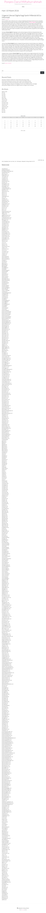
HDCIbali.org (4, 686)
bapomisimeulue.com (6, 769)
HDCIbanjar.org (5, 702)
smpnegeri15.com (5, 808)
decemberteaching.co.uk (6, 618)
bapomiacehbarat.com (6, 761)
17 (10, 124)
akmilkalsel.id (4, 457)
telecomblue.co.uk (5, 628)
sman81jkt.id (4, 306)
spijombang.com (5, 350)
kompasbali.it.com (5, 231)
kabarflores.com (5, 190)
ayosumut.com (5, 173)
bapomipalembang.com (6, 789)
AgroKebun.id (4, 830)
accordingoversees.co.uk (6, 607)
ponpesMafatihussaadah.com (7, 742)
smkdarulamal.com (5, 655)
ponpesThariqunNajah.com (7, 748)
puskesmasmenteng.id (6, 314)
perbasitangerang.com (6, 434)
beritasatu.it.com (5, 206)
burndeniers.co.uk (5, 612)
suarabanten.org (5, 483)
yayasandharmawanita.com (7, 413)
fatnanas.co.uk (4, 632)
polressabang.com (5, 388)
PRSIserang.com (5, 715)
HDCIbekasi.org (5, 699)
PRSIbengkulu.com (5, 716)
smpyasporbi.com (5, 814)
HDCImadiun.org (5, 707)
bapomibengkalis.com (6, 791)
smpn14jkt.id (4, 546)
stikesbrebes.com (5, 334)
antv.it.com (4, 197)
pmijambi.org (4, 529)
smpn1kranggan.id (5, 568)
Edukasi (6, 63)
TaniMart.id (4, 823)
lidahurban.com (5, 870)
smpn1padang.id (5, 577)
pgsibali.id (4, 443)
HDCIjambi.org (4, 695)
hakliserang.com (5, 586)
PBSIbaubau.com (5, 422)
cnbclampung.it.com (6, 222)
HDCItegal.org (4, 704)
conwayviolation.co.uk (6, 615)
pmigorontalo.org (5, 531)
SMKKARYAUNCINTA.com (7, 680)
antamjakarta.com (5, 401)
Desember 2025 (5, 102)
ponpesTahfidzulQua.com (7, 751)
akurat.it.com (4, 193)
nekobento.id (4, 883)
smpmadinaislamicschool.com (7, 803)
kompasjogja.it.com (5, 232)
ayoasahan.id (4, 261)
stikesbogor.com (5, 333)
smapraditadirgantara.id (6, 292)
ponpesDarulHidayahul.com (7, 741)
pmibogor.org (4, 541)
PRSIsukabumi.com (5, 729)
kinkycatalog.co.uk (5, 647)
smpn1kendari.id (5, 567)
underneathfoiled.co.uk (6, 626)
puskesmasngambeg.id (6, 317)
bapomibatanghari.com (6, 796)
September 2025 (5, 106)
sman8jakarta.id (5, 294)
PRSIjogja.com (4, 717)
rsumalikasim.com (5, 378)
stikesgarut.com (5, 339)
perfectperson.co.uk (5, 595)
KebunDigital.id (5, 828)
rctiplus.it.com (4, 247)
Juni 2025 (3, 110)
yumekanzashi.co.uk (6, 631)
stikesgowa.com (5, 341)
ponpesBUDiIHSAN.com (6, 755)
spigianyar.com (5, 345)
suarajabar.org (4, 487)
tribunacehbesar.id (5, 257)
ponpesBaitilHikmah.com (6, 740)
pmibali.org (4, 528)
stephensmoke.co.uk (6, 603)
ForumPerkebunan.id (6, 835)
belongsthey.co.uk (5, 610)
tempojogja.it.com (5, 237)
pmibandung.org (5, 539)
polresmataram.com (6, 399)
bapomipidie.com (5, 768)
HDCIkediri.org (4, 706)
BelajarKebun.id (5, 833)
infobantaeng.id (5, 271)
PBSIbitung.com (5, 423)
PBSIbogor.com (5, 415)
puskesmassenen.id (5, 315)
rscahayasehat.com (5, 376)
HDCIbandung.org (5, 696)
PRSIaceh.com (4, 709)
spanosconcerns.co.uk (6, 627)
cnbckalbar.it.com (5, 226)
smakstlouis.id (4, 291)
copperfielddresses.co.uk (6, 616)
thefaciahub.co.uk (5, 648)
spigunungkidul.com (5, 348)
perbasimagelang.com (6, 430)
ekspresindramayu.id (6, 280)
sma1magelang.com (6, 363)
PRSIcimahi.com (5, 725)
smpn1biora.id (4, 557)
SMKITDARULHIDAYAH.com (7, 675)
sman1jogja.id (4, 302)
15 (41, 122)
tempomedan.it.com (6, 236)
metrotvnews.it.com (6, 246)
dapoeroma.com (5, 878)
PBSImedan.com (5, 417)
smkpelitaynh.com (5, 661)
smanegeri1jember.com (6, 371)
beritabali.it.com (5, 202)
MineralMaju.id (4, 839)
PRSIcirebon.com (5, 726)
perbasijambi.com (5, 432)
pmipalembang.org (5, 537)
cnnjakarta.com (5, 178)
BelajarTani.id (4, 819)
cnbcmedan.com (5, 176)
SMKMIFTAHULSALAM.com (7, 666)
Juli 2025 (3, 109)
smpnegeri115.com (5, 806)
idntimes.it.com (5, 240)
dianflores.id (4, 351)
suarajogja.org (4, 484)
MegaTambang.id (5, 842)
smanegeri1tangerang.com (7, 369)
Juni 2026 (3, 94)
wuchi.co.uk (4, 863)
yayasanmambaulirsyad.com (7, 410)
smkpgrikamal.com (5, 657)
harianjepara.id (4, 281)
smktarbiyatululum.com (6, 658)
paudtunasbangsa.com (6, 651)
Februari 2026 (4, 99)
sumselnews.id (4, 168)
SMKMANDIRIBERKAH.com (7, 669)
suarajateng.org (5, 489)
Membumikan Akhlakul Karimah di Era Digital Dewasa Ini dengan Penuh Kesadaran (18, 85)
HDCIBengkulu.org (5, 690)
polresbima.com (5, 398)
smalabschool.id (5, 295)
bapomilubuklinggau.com (6, 788)
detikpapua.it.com (5, 228)
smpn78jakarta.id (5, 551)
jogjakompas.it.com (5, 212)
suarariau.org (4, 490)
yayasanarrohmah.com (6, 408)
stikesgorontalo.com (6, 340)
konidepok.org (4, 507)
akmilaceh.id (4, 460)
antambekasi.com (5, 403)
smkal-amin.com (5, 652)
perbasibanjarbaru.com (6, 428)
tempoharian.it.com (5, 235)
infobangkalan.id (5, 267)
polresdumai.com (5, 400)
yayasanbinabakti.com (6, 650)
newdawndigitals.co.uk (6, 643)
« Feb (22, 130)
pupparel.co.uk (4, 869)
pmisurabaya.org (5, 542)
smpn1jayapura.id (5, 562)
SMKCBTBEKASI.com (6, 670)
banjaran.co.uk (4, 865)
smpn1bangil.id (5, 554)
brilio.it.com (4, 210)
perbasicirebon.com (5, 438)
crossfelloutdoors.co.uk (6, 635)
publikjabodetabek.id (6, 170)
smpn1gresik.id (5, 561)
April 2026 (4, 97)
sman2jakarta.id (5, 297)
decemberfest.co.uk (5, 859)
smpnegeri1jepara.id (6, 564)
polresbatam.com (5, 395)
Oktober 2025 (4, 105)
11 (16, 122)
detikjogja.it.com (5, 227)
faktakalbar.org (5, 521)
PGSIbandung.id (5, 439)
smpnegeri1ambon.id (6, 553)
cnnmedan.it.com (5, 251)
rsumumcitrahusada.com (6, 383)
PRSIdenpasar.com (5, 711)
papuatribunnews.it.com (6, 218)
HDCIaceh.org (4, 685)
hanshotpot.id (4, 888)
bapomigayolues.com (6, 766)
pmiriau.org (4, 534)
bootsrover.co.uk (5, 611)
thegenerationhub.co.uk (6, 640)
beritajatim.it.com (5, 205)
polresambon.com (5, 396)
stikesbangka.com (5, 327)
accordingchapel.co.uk (6, 606)
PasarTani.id (4, 825)
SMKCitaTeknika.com (6, 679)
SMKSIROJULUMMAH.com (7, 676)
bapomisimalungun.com (6, 778)
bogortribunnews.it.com (6, 211)
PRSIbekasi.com (5, 722)
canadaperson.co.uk (6, 613)
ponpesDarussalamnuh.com (7, 754)
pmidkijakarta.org (5, 527)
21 (35, 124)
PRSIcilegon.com (5, 712)
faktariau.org (4, 522)
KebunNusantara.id (5, 827)
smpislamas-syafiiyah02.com (7, 801)
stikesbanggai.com (5, 326)
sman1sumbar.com (5, 356)
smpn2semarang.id (5, 543)
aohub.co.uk (4, 858)
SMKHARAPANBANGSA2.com (7, 684)
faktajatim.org (4, 519)
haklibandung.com (5, 591)
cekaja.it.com (4, 213)
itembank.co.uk (5, 864)
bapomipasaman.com (6, 781)
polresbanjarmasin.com (6, 394)
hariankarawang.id (5, 282)
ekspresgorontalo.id (5, 279)
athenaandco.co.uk (5, 868)
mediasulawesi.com (5, 187)
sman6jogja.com (5, 361)
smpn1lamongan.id (5, 569)
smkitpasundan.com (6, 656)
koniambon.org (5, 506)
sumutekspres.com (5, 185)
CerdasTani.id (4, 820)
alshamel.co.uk (4, 850)
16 (4, 124)
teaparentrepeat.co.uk (6, 638)
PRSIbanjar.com (5, 730)
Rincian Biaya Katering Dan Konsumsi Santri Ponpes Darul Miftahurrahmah (16, 81)
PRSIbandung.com (5, 721)
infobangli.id (4, 269)
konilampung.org (5, 503)
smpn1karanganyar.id (6, 566)
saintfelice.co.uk (5, 645)
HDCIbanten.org (5, 689)
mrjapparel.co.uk (5, 646)
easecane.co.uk (5, 845)
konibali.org (4, 497)
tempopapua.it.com (5, 238)
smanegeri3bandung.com (7, 365)
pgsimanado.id (4, 449)
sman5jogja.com (5, 368)
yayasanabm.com (5, 411)
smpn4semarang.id (5, 544)
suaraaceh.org (4, 482)
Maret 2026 (4, 98)
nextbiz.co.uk (4, 855)
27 (29, 126)
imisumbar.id (4, 477)
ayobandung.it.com (5, 201)
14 (35, 122)
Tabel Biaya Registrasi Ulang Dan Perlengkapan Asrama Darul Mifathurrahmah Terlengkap (19, 83)
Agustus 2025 (4, 108)
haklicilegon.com (5, 585)
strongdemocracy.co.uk (6, 597)
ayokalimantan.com (5, 172)
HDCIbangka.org (5, 687)
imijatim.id (4, 465)
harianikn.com (4, 182)
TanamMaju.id (4, 829)
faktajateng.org (5, 518)
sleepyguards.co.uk (5, 602)
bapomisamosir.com (6, 776)
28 (35, 126)
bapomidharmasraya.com (7, 780)
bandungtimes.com (5, 183)
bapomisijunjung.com (6, 783)
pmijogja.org (4, 538)
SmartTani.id (4, 816)
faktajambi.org (4, 516)
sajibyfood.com (5, 874)
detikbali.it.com (5, 230)
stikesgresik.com (5, 343)
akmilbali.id (4, 458)
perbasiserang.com (5, 433)
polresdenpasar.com (6, 389)
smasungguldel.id (5, 301)
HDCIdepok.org (5, 700)
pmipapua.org (4, 533)
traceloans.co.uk (5, 620)
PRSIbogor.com (5, 724)
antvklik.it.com (4, 198)
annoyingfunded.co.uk (6, 608)
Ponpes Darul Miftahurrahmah (23, 1)
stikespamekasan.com (6, 320)
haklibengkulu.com (5, 587)
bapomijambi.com (5, 798)
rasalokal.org (4, 872)
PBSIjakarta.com (5, 414)
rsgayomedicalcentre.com (7, 384)
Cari (2, 70)
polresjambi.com (5, 391)
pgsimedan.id (4, 445)
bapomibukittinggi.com (6, 784)
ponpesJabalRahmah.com (7, 732)
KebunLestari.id (5, 821)
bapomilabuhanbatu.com (6, 773)
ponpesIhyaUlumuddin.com (7, 731)
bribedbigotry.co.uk (5, 844)
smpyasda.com (5, 813)
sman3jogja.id (4, 305)
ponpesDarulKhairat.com (6, 734)
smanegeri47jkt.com (6, 374)
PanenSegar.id (4, 824)
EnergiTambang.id (5, 840)
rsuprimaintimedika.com (6, 379)
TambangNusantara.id (6, 838)
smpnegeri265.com (5, 809)
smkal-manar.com (5, 653)
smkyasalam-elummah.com (7, 660)
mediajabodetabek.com (6, 188)
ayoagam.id (4, 260)
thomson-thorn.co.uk (6, 623)
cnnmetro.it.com (5, 252)
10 (10, 122)
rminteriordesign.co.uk (6, 860)
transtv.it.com (4, 243)
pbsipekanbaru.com (5, 424)
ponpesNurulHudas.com (6, 736)
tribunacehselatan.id (6, 259)
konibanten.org (5, 498)
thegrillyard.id (4, 892)
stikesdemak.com (5, 338)
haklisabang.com (5, 582)
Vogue (23, 909)
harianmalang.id (5, 289)
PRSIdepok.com (5, 727)
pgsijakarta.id (4, 444)
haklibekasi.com (5, 592)
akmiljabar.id (4, 462)
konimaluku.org (5, 502)
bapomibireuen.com (6, 765)
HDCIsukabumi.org (5, 701)
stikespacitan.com (5, 319)
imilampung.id (4, 480)
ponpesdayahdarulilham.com (7, 756)
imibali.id (3, 470)
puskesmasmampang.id (6, 311)
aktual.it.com (4, 192)
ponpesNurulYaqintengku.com (7, 760)
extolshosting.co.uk (5, 847)
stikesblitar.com (5, 331)
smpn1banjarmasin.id (6, 556)
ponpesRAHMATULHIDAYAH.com (8, 753)
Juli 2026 (3, 93)
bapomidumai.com (5, 794)
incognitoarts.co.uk (5, 848)
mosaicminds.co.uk (5, 853)
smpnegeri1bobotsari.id (6, 558)
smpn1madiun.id (5, 572)
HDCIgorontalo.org (5, 694)
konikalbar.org (4, 509)
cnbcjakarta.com (5, 180)
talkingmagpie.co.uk (5, 641)
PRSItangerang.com (5, 714)
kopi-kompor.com (5, 875)
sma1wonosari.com (5, 375)
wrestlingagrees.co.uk (6, 625)
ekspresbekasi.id (5, 274)
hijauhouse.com (5, 897)
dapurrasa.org (4, 873)
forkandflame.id (5, 893)
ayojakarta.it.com (5, 200)
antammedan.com (5, 406)
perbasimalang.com (5, 435)
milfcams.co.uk (5, 852)
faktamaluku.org (5, 524)
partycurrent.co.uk (5, 600)
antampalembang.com (6, 405)
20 (29, 124)
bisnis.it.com (4, 208)
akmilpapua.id (4, 452)
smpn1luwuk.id (4, 571)
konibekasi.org (4, 496)
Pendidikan (9, 63)
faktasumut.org (5, 526)
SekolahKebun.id (5, 832)
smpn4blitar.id (4, 549)
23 (4, 126)
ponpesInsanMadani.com (7, 739)
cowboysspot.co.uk (5, 617)
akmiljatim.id (4, 464)
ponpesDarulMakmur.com (7, 759)
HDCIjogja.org (4, 691)
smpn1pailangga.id (5, 578)
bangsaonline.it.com (6, 203)
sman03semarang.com (6, 355)
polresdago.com (5, 386)
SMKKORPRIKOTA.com (6, 674)
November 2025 (5, 104)
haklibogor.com (5, 593)
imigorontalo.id (5, 468)
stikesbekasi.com (5, 330)
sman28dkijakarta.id (6, 304)
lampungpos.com (5, 186)
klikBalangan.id (4, 264)
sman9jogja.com (5, 364)
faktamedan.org (5, 511)
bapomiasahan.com (5, 770)
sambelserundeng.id (6, 879)
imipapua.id (4, 475)
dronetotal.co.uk (5, 598)
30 (4, 127)
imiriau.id (3, 479)
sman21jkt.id (4, 309)
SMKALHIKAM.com (5, 681)
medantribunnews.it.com (6, 217)
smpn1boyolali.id (5, 559)
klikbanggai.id (4, 266)
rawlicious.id (4, 899)
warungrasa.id (4, 877)
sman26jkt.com (5, 354)
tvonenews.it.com (5, 249)
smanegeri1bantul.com (6, 358)
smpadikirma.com (5, 799)
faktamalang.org (5, 512)
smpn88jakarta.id (5, 552)
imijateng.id (4, 467)
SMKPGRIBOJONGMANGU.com (8, 672)
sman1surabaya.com (6, 360)
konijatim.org (4, 501)
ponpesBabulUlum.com (6, 746)
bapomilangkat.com (5, 774)
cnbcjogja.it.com (5, 220)
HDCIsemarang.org (5, 705)
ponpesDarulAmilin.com (6, 758)
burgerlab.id (4, 890)
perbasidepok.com (5, 437)
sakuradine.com (5, 887)
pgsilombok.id (4, 447)
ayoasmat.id (4, 262)
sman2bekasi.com (5, 373)
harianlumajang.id (5, 286)
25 (16, 126)
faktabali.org (4, 513)
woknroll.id (4, 885)
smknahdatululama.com (6, 664)
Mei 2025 (3, 112)
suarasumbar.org (5, 493)
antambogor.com (5, 404)
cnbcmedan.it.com (5, 225)
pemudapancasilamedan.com (7, 171)
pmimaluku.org (5, 532)
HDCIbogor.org (5, 697)
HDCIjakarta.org (5, 692)
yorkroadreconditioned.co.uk (7, 636)
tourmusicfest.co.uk (5, 596)
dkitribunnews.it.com (6, 216)
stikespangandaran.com (6, 322)
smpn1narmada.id (5, 574)
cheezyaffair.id (4, 894)
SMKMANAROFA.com (6, 671)
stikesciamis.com (5, 336)
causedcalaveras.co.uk (6, 843)
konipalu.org (4, 504)
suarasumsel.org (5, 494)
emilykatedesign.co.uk (6, 633)
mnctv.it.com (4, 250)
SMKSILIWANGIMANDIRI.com (7, 667)
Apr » (24, 130)
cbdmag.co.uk (4, 867)
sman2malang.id (5, 307)
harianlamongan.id (5, 285)
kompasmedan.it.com (6, 233)
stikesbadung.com (5, 325)
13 (29, 122)
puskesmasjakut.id (5, 310)
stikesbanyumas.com (6, 329)
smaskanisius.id (5, 296)
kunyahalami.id (4, 898)
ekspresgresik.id (5, 277)
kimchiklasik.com (5, 884)
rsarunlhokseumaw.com (6, 380)
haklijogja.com (4, 588)
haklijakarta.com (5, 580)
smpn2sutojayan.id (5, 548)
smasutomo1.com (5, 366)
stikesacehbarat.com (6, 324)
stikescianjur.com (5, 335)
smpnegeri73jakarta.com (6, 811)
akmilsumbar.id (5, 450)
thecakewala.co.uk (5, 622)
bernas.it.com (4, 207)
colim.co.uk (4, 854)
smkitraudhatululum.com (6, 665)
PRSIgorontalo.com (5, 719)
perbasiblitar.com (5, 429)
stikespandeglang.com (6, 321)
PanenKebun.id (5, 837)
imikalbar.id (4, 473)
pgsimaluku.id (4, 448)
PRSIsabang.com (5, 710)
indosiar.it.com (4, 245)
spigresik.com (4, 344)
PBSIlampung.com (5, 418)
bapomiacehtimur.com (6, 764)
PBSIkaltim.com (5, 419)
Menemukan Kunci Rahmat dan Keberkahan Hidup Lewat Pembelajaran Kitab (17, 82)
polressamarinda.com (6, 393)
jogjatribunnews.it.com (6, 215)
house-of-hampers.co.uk (6, 630)
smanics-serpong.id (5, 290)
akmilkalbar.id (4, 455)
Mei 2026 (3, 95)
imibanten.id (4, 469)
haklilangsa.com (5, 581)
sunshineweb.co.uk (5, 857)
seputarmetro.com (5, 191)
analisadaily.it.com (5, 196)
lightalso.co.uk (4, 601)
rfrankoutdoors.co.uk (6, 637)
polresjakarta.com (5, 385)
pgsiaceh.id (4, 440)
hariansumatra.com (5, 181)
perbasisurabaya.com (6, 427)
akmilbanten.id (4, 459)
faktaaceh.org (4, 514)
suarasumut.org (5, 492)
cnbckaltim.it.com (5, 223)
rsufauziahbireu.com (6, 381)
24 (10, 126)
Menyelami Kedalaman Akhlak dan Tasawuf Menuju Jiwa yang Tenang (15, 79)
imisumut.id (4, 478)
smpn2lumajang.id (5, 547)
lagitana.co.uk (4, 862)
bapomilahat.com (5, 786)
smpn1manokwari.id (6, 573)
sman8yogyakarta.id (6, 300)
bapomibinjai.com (5, 779)
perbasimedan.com (5, 425)
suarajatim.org (4, 488)
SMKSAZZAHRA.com (6, 677)
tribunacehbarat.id (5, 256)
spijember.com (5, 349)
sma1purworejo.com (6, 370)
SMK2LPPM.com (5, 682)
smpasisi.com (4, 800)
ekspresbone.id (5, 275)
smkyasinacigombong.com (7, 662)
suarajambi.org (5, 485)
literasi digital (32, 22)
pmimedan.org (4, 536)
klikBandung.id (4, 265)
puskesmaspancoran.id (6, 312)
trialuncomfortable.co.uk (6, 605)
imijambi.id (4, 472)
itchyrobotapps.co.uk (6, 849)
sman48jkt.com (5, 353)
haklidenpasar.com (5, 583)
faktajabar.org (4, 517)
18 (16, 124)
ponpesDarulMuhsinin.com (7, 735)
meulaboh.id (4, 255)
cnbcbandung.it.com (6, 221)
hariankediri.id (4, 284)
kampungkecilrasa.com (6, 882)
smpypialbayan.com (5, 815)
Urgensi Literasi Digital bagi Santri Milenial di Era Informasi (21, 16)
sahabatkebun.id (5, 834)
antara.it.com (4, 195)
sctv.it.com (4, 242)
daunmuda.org (4, 895)
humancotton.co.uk (5, 642)
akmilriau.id (4, 453)
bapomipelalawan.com (6, 793)
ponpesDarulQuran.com (6, 749)
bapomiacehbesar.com (6, 763)
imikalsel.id (4, 474)
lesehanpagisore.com (6, 880)
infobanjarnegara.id (5, 270)
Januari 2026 (4, 101)
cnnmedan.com (5, 177)
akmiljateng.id (4, 463)
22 (41, 124)
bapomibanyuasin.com (6, 785)
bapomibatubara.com (6, 771)
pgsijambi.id (4, 442)
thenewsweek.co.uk (5, 621)
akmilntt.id (4, 454)
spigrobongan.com (5, 346)
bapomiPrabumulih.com (6, 790)
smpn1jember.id (5, 563)
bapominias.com (5, 775)
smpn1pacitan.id (5, 576)
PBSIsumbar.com (5, 420)
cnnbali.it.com (4, 254)
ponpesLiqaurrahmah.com (7, 745)
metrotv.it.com (4, 241)
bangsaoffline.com (5, 175)
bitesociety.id (4, 889)
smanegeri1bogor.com (6, 359)
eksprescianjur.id (5, 276)
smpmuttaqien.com (5, 805)
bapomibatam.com (5, 795)
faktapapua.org (5, 523)
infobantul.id (4, 272)
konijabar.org (4, 499)
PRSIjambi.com (5, 720)
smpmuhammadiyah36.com (7, 804)
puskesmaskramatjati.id (6, 316)
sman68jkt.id (4, 299)
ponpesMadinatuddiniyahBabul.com (9, 737)
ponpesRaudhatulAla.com (7, 744)
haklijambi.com (5, 590)
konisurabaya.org (5, 508)
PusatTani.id (4, 818)
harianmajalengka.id (6, 287)
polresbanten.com (5, 390)
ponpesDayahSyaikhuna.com (7, 750)
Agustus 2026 (4, 91)
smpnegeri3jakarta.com (6, 810)
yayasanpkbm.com (5, 409)
